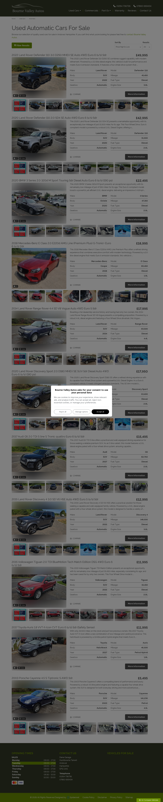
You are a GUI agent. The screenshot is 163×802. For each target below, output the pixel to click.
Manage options (81, 412)
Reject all (62, 412)
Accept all (100, 412)
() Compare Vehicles (149, 800)
